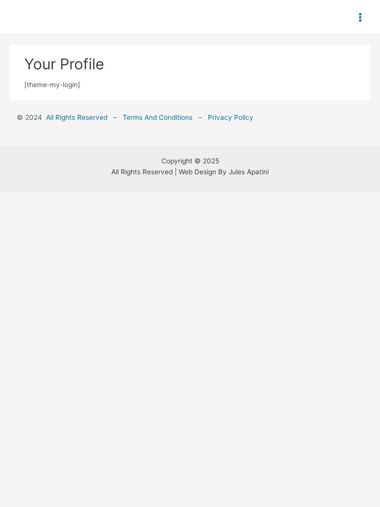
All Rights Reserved (76, 117)
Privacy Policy (229, 117)
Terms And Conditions (158, 117)
